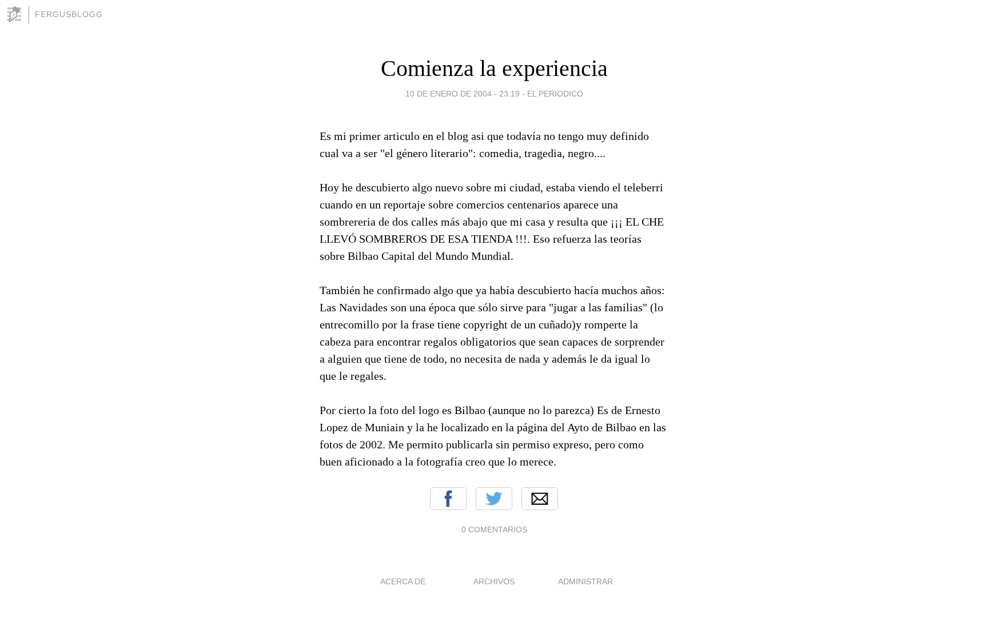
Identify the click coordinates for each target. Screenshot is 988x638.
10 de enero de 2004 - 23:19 (462, 93)
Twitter (494, 498)
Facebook (448, 498)
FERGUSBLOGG (69, 14)
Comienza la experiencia (494, 68)
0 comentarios (494, 529)
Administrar (585, 581)
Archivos (494, 581)
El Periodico (555, 93)
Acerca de (402, 581)
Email (539, 498)
